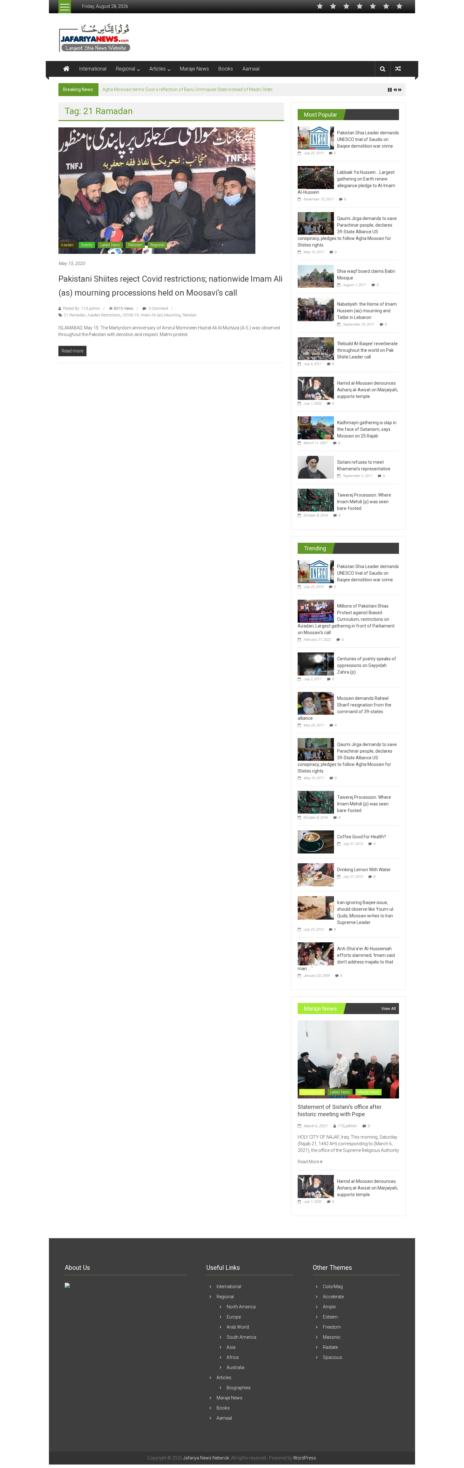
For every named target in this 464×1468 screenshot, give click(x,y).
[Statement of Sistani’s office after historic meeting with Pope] (348, 1058)
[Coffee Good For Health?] (316, 841)
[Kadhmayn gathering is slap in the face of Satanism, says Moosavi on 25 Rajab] (316, 427)
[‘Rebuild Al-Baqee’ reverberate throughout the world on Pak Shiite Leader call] (316, 348)
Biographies (239, 1387)
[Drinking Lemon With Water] (316, 874)
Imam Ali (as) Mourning (161, 315)
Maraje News (194, 69)
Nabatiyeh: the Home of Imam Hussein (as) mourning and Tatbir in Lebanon (367, 311)
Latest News (110, 245)
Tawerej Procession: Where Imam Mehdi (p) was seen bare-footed (364, 501)
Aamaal (250, 69)
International (92, 69)
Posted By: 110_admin (81, 308)
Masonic (332, 1337)
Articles (157, 69)
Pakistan (135, 245)
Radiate (330, 1347)
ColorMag (333, 1286)
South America (241, 1337)
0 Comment (158, 308)
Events (86, 245)
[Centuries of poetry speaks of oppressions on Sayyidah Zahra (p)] (316, 663)
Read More (309, 1161)
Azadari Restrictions (104, 315)
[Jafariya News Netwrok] (66, 69)
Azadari (67, 245)
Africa (233, 1357)
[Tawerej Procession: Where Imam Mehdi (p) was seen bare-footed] (316, 499)
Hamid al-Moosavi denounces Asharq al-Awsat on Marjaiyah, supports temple (367, 390)
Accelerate (333, 1296)
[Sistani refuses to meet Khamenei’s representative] (316, 466)
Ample (329, 1306)
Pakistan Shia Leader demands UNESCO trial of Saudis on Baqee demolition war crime (368, 139)
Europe (234, 1316)
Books (225, 69)
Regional (125, 69)
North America (241, 1306)
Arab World (238, 1327)
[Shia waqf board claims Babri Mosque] (316, 275)
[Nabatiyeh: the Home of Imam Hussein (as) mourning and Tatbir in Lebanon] (316, 309)
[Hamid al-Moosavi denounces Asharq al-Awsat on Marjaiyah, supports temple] (316, 387)
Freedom (332, 1327)
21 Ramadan (75, 315)
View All (388, 1008)
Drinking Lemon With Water (364, 869)
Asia (231, 1347)
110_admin (347, 1126)
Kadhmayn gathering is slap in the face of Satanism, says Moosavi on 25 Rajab (181, 89)
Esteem (330, 1316)
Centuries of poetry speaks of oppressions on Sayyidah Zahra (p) (366, 665)
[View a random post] (398, 68)
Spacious (332, 1357)
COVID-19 (130, 315)
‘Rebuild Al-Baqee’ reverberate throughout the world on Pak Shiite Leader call (367, 350)
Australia (235, 1367)
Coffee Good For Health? (361, 836)
